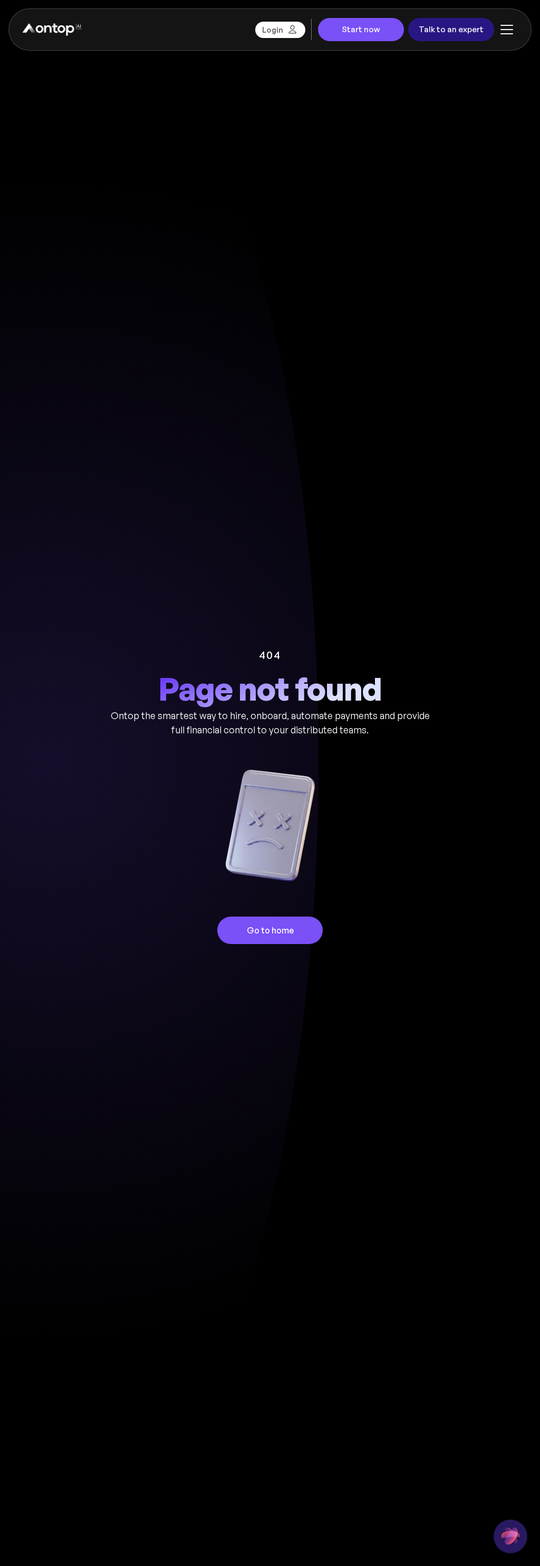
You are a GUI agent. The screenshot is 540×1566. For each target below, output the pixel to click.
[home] (51, 29)
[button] (506, 29)
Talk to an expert (451, 29)
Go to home (270, 930)
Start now (361, 29)
